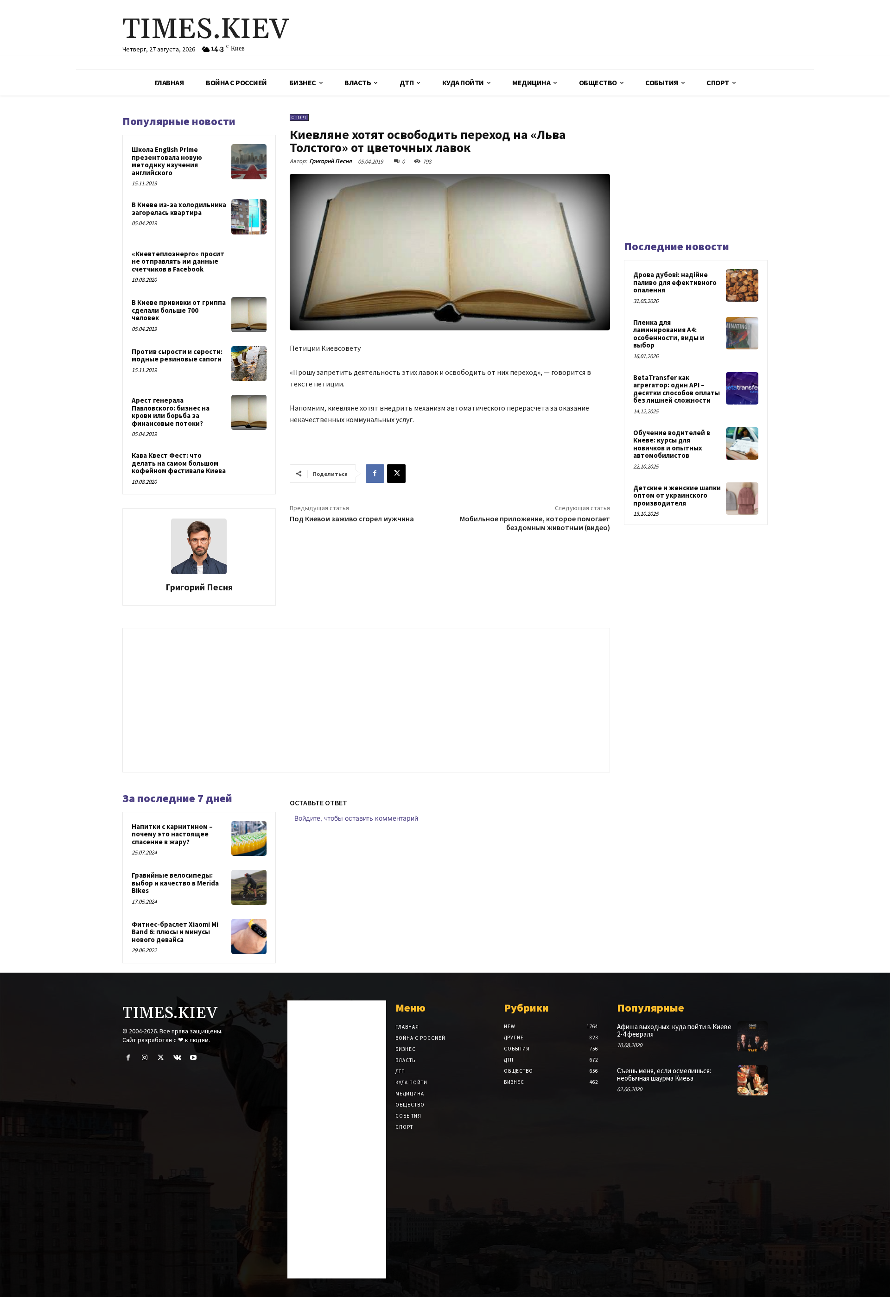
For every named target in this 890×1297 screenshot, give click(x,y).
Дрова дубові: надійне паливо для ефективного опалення (675, 282)
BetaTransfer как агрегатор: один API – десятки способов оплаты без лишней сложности (676, 389)
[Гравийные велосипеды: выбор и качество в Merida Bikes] (249, 887)
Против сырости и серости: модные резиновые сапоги (177, 355)
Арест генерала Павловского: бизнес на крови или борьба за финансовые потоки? (171, 412)
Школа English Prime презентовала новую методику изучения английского (167, 161)
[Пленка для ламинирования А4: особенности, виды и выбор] (742, 333)
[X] (396, 473)
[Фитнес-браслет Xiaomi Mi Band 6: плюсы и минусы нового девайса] (249, 936)
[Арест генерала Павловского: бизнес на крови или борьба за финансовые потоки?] (249, 412)
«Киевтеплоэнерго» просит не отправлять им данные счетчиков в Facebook (178, 261)
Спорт (299, 117)
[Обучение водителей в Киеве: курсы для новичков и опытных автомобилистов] (742, 443)
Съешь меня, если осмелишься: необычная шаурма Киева (664, 1074)
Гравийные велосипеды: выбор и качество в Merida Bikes (175, 883)
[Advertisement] (554, 35)
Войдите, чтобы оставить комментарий (356, 818)
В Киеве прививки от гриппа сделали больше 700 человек (179, 310)
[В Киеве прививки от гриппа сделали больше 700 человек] (249, 314)
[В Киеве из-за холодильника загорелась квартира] (249, 216)
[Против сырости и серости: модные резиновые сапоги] (249, 363)
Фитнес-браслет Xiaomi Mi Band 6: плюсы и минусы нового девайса (175, 932)
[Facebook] (375, 473)
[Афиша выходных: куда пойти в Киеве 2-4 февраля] (752, 1036)
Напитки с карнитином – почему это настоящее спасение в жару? (172, 834)
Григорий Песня (199, 587)
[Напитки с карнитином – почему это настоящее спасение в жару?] (249, 838)
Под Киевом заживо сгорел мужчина (352, 518)
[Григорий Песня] (199, 546)
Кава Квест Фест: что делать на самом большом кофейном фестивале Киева (179, 463)
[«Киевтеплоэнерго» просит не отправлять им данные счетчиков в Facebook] (249, 266)
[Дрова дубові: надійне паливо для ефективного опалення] (742, 285)
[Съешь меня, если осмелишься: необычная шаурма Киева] (752, 1080)
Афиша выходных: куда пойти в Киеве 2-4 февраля (674, 1030)
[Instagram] (144, 1057)
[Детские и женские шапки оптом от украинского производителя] (742, 498)
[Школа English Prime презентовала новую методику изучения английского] (249, 161)
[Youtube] (193, 1057)
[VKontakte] (177, 1057)
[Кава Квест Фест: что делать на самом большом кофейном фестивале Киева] (249, 467)
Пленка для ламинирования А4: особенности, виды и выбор (668, 334)
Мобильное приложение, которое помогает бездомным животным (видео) (535, 523)
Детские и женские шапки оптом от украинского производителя (677, 495)
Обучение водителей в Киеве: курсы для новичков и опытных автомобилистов (671, 444)
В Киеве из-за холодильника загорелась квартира (179, 208)
